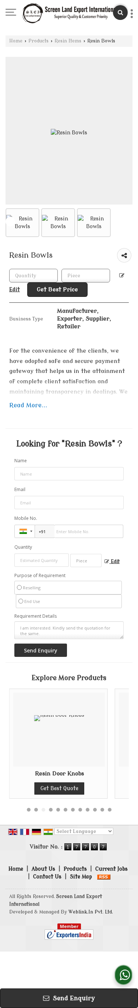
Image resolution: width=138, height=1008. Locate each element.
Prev (10, 221)
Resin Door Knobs (51, 773)
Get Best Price (57, 289)
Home (15, 41)
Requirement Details (35, 616)
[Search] (120, 12)
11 (102, 810)
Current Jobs (111, 869)
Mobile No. (25, 518)
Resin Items (67, 41)
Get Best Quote (52, 788)
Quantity (23, 547)
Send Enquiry (73, 998)
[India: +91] (24, 531)
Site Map (81, 877)
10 (95, 810)
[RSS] (103, 877)
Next (127, 221)
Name (20, 460)
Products (38, 41)
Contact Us (47, 877)
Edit (114, 561)
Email (19, 489)
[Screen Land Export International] (69, 13)
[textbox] (85, 275)
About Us (43, 869)
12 (110, 810)
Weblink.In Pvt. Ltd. (90, 912)
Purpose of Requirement (40, 575)
